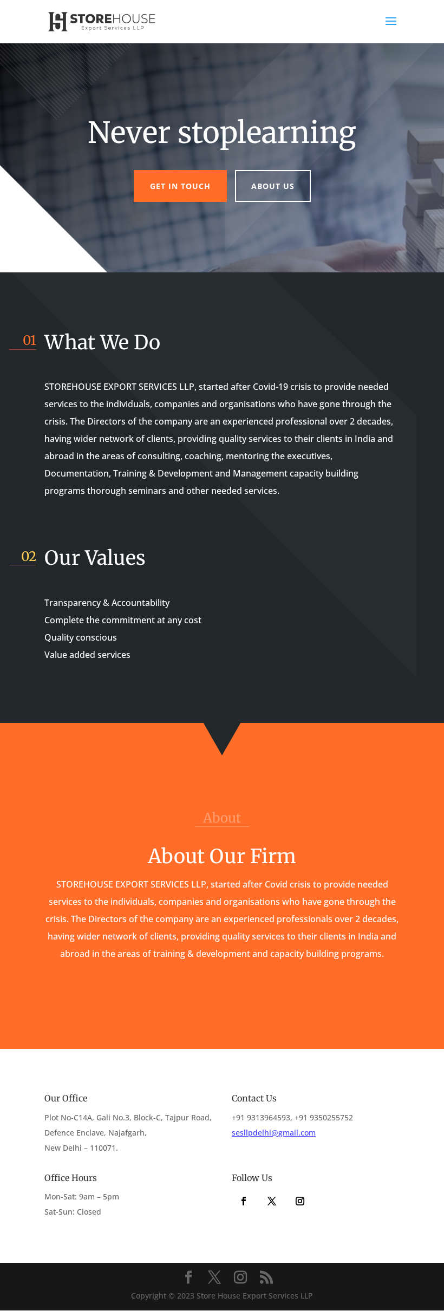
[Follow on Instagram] (300, 1201)
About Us (273, 186)
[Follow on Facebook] (244, 1201)
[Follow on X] (272, 1201)
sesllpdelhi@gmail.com (274, 1132)
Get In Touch (180, 186)
